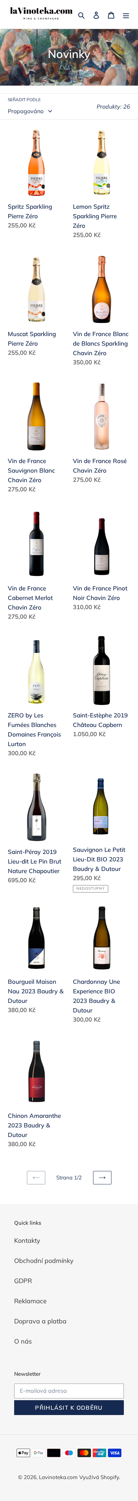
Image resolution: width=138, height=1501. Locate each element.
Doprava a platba (40, 1321)
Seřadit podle (24, 99)
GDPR (23, 1281)
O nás (23, 1341)
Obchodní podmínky (44, 1261)
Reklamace (30, 1301)
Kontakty (27, 1240)
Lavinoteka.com (58, 1477)
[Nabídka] (126, 14)
